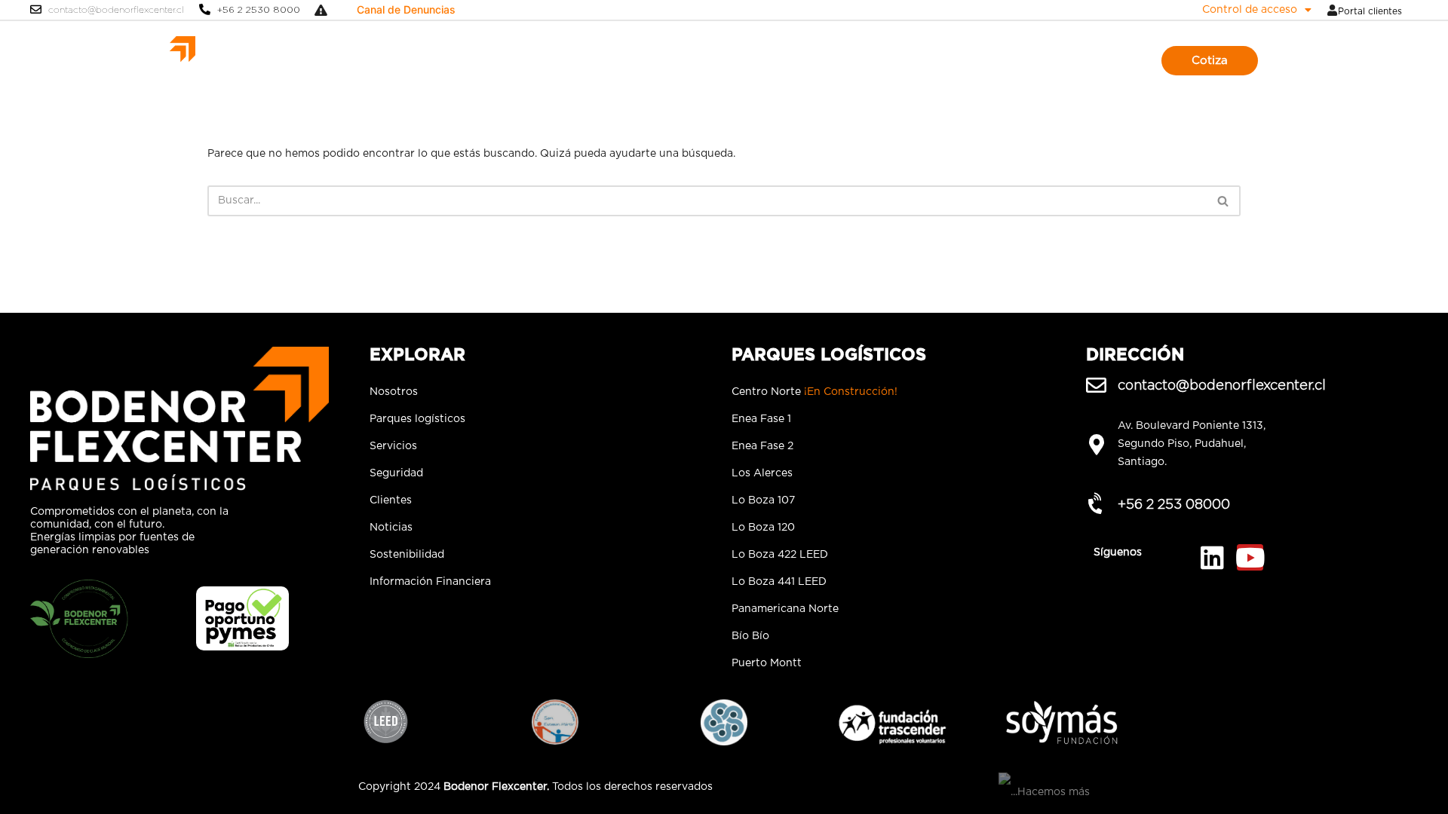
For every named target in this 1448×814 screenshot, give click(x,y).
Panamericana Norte (785, 609)
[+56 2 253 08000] (1096, 504)
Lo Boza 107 (763, 500)
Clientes (797, 60)
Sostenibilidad (922, 60)
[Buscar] (1224, 200)
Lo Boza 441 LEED (779, 582)
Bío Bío (750, 636)
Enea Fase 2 (762, 446)
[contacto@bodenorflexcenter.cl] (35, 9)
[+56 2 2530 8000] (204, 9)
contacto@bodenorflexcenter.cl (116, 9)
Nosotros (507, 60)
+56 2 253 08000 (1174, 504)
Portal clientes (1370, 11)
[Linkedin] (1212, 557)
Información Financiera (430, 582)
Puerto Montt (767, 663)
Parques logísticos (591, 60)
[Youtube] (1250, 557)
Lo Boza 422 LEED (780, 554)
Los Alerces (762, 473)
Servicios (674, 60)
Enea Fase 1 (761, 419)
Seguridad (737, 60)
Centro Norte (814, 392)
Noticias (851, 60)
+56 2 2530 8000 (258, 9)
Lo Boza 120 (763, 527)
